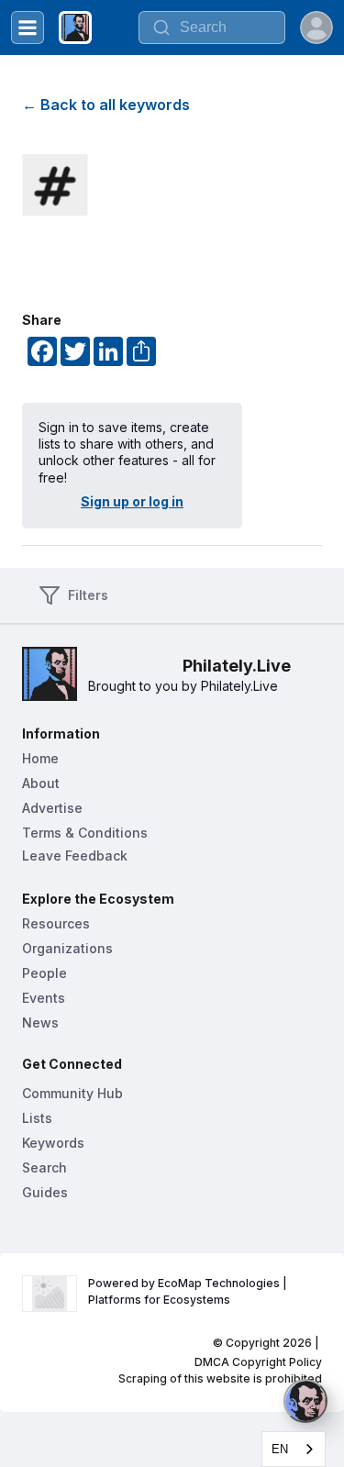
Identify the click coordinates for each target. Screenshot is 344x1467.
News (40, 1022)
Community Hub (72, 1093)
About (41, 783)
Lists (37, 1118)
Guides (45, 1192)
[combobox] (212, 27)
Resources (56, 923)
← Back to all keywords (106, 104)
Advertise (52, 808)
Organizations (67, 948)
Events (43, 998)
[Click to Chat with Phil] (305, 1401)
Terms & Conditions (85, 832)
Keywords (53, 1142)
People (44, 973)
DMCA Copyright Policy (258, 1362)
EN (280, 1449)
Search (44, 1167)
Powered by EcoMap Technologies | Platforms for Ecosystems (189, 1291)
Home (40, 758)
